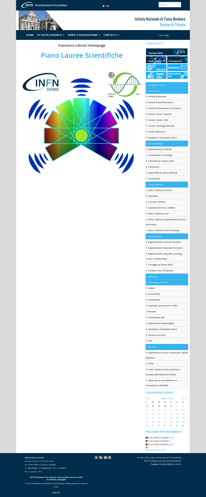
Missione (152, 311)
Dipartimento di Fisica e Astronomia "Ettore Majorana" (167, 355)
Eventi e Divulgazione (82, 35)
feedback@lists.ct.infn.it (170, 464)
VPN (150, 341)
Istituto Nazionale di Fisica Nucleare (51, 5)
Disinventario (154, 299)
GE (169, 441)
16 (183, 413)
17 (147, 417)
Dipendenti (153, 196)
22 (177, 417)
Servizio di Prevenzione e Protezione (164, 108)
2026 (170, 398)
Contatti (110, 35)
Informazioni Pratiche (158, 282)
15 (177, 413)
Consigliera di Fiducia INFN (160, 264)
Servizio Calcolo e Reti (158, 120)
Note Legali (150, 457)
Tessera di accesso (157, 335)
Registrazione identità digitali (161, 323)
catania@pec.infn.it (35, 472)
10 (147, 413)
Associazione (154, 294)
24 (147, 421)
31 (147, 425)
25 (153, 421)
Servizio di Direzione (157, 96)
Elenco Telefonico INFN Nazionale (163, 230)
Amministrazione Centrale (160, 149)
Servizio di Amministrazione (160, 102)
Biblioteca (152, 276)
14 (171, 413)
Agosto (164, 398)
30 (183, 421)
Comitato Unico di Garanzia (160, 270)
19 (159, 417)
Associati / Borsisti (156, 202)
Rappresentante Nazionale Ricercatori (165, 248)
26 (159, 421)
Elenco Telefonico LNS (158, 213)
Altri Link (152, 347)
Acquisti (151, 288)
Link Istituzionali (155, 236)
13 (165, 413)
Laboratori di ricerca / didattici (161, 207)
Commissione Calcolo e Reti (161, 161)
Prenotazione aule (156, 317)
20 (165, 417)
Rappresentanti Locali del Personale (164, 242)
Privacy (140, 457)
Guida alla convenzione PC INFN (162, 305)
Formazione (153, 167)
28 (171, 421)
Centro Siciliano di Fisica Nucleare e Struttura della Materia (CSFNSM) (163, 372)
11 (153, 413)
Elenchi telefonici (155, 184)
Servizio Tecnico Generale (160, 114)
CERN (150, 363)
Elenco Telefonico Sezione (160, 190)
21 (171, 417)
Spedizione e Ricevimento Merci (162, 137)
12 (159, 413)
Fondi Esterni (154, 178)
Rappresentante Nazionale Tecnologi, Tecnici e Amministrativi (164, 256)
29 (177, 421)
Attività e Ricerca (49, 35)
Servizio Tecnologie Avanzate (161, 126)
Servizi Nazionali (155, 143)
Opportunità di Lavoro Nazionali (162, 172)
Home (30, 35)
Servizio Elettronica (156, 131)
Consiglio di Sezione (157, 85)
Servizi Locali (154, 91)
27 (165, 421)
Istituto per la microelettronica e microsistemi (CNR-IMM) (161, 383)
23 (183, 417)
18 (153, 417)
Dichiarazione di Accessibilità (169, 457)
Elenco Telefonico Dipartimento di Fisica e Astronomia (166, 222)
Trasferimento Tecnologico (160, 155)
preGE (171, 437)
